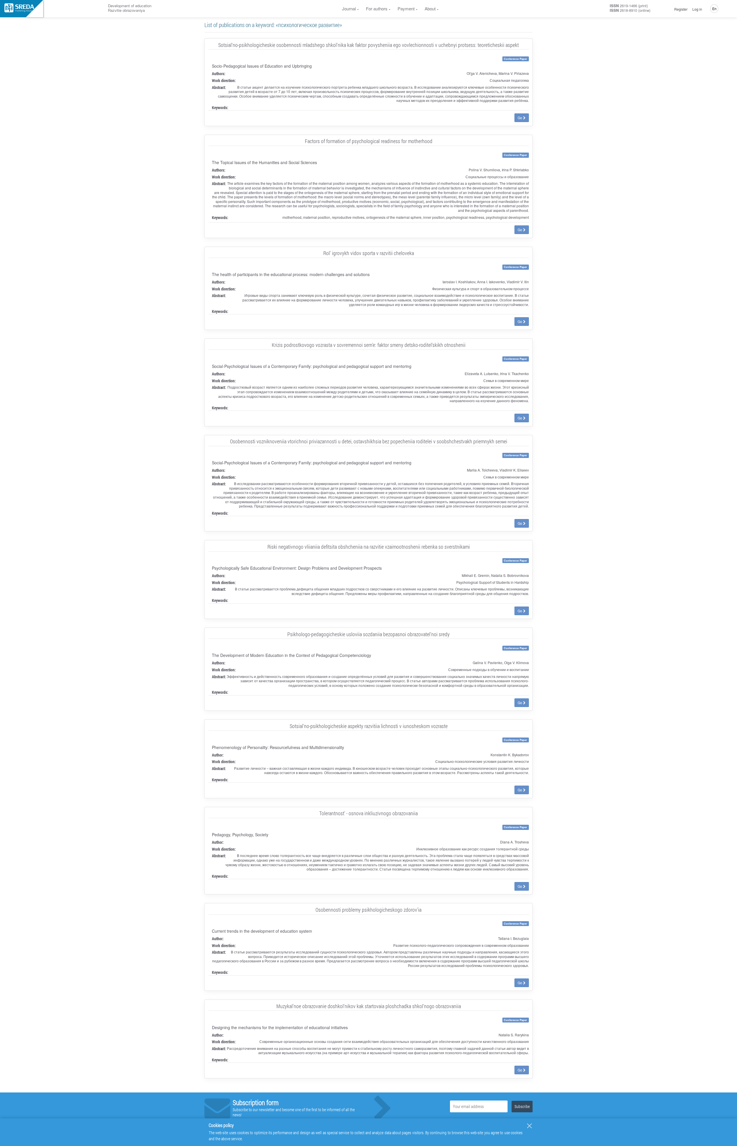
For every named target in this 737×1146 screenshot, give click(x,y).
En (714, 8)
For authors (377, 8)
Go (520, 117)
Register (680, 9)
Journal (349, 8)
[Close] (529, 1125)
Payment (406, 8)
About (430, 8)
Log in (697, 9)
